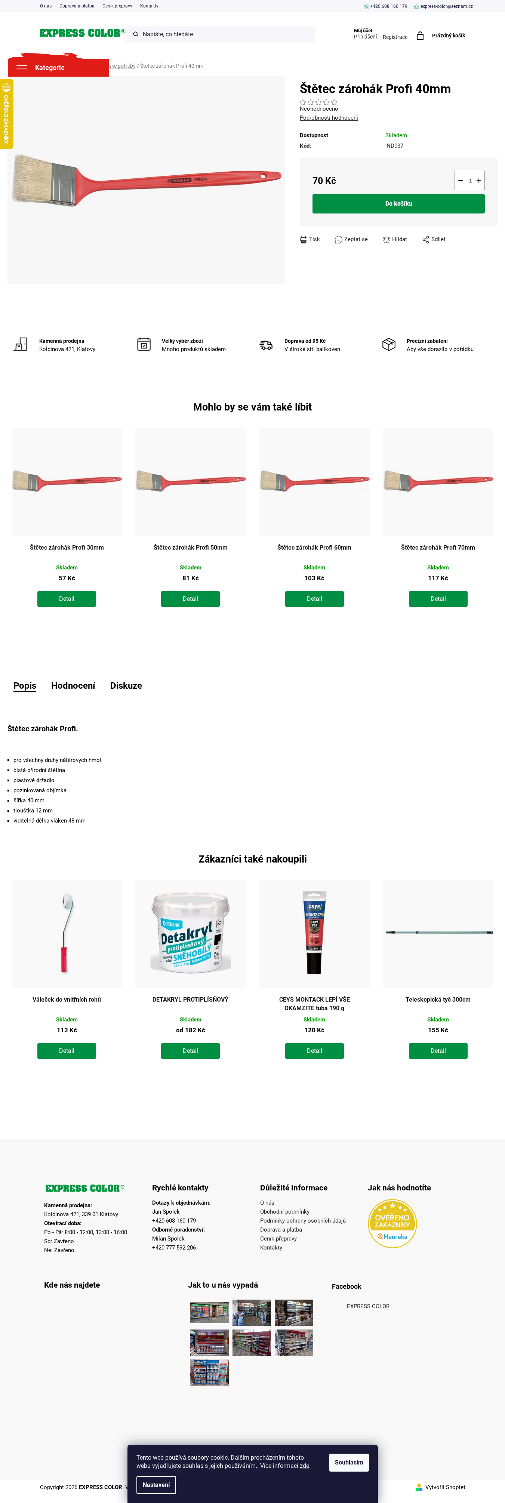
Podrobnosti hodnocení (329, 117)
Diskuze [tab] (126, 685)
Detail (66, 598)
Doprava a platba (77, 6)
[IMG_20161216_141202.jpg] (209, 1371)
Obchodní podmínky (285, 1211)
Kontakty (149, 6)
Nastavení (156, 1484)
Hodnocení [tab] (73, 685)
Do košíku (398, 203)
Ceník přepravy (117, 6)
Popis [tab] (24, 685)
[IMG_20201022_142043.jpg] (209, 1311)
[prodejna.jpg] (252, 1311)
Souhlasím (349, 1462)
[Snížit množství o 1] (460, 180)
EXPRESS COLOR (368, 1306)
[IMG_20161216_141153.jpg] (294, 1341)
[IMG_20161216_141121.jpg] (209, 1341)
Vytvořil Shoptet (445, 1487)
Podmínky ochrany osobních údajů (303, 1220)
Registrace (395, 37)
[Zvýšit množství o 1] (478, 180)
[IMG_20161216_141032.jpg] (294, 1311)
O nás (46, 6)
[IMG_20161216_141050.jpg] (252, 1341)
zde (304, 1465)
